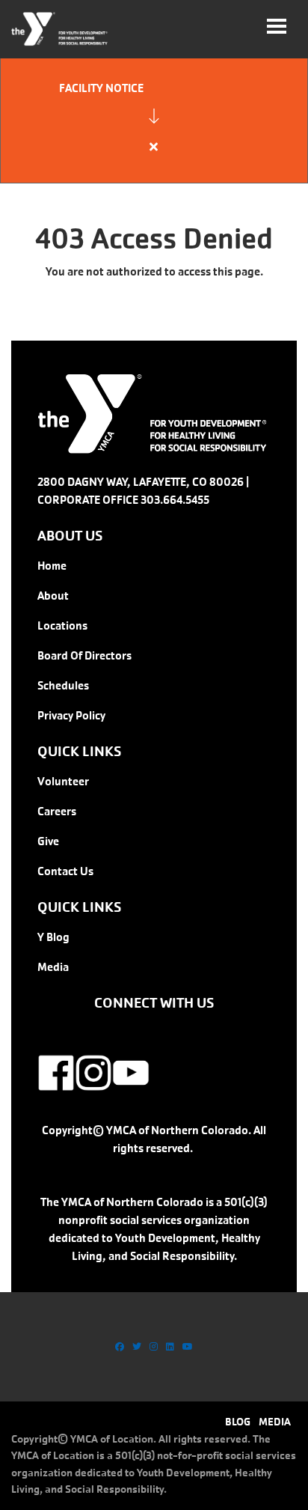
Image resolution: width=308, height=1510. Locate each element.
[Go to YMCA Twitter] (136, 1347)
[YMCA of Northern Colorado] (60, 29)
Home (52, 565)
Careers (56, 811)
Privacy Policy (71, 715)
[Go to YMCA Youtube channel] (187, 1347)
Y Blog (53, 937)
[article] (154, 120)
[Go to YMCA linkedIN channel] (170, 1347)
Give (48, 841)
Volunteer (63, 781)
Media (53, 967)
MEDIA (275, 1421)
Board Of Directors (84, 655)
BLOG (237, 1421)
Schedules (63, 685)
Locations (62, 625)
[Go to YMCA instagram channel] (154, 1347)
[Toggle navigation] (276, 26)
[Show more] (154, 116)
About (53, 595)
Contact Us (65, 871)
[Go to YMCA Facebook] (119, 1347)
